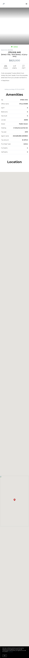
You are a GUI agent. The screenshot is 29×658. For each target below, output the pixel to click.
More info (10, 651)
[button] (14, 500)
